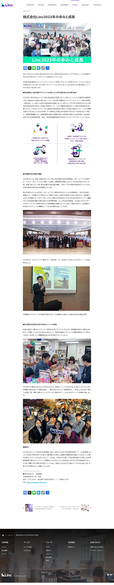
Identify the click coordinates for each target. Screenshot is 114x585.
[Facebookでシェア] (108, 575)
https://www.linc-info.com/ (37, 482)
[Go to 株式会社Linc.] (3, 535)
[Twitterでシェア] (111, 575)
